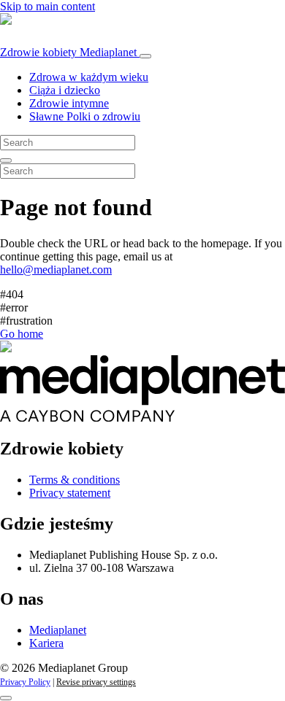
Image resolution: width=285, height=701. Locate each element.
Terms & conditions (74, 479)
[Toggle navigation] (145, 56)
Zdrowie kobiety (68, 52)
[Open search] (6, 160)
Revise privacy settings (96, 682)
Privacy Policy (25, 682)
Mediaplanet (57, 630)
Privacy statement (69, 493)
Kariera (46, 643)
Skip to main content (47, 6)
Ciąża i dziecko (64, 90)
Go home (21, 334)
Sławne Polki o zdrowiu (84, 116)
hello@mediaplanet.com (56, 269)
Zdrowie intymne (69, 103)
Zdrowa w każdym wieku (88, 77)
